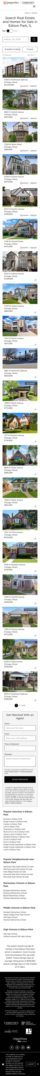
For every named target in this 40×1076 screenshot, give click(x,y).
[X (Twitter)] (17, 1049)
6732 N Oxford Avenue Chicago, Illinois (19, 252)
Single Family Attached (19, 847)
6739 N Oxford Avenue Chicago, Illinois (19, 155)
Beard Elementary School (14, 896)
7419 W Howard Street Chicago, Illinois (19, 220)
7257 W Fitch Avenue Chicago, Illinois (19, 511)
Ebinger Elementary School (14, 890)
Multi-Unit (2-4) (16, 832)
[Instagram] (23, 1049)
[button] (38, 1064)
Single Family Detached (19, 845)
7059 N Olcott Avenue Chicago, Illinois (19, 382)
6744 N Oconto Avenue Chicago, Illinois (19, 188)
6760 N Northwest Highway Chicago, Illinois (18, 59)
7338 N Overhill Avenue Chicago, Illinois (19, 576)
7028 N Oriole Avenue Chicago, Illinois (19, 479)
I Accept (30, 1064)
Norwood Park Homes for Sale (16, 877)
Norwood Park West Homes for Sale (18, 867)
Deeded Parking (16, 837)
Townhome (14, 829)
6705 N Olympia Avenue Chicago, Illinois (20, 543)
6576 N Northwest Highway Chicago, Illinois (18, 674)
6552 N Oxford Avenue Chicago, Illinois (19, 91)
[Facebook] (12, 1049)
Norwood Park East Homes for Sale (18, 874)
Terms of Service (27, 771)
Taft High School (10, 917)
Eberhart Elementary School (15, 893)
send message (20, 779)
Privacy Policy (13, 771)
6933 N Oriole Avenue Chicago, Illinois (19, 446)
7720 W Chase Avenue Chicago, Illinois (19, 285)
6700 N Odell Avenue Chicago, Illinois (18, 640)
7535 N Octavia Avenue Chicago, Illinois (19, 608)
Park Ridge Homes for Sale (14, 872)
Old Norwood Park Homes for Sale (17, 869)
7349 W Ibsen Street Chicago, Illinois (18, 123)
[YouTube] (28, 1049)
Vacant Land (15, 834)
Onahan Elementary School (14, 898)
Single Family (15, 822)
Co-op (12, 839)
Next (23, 705)
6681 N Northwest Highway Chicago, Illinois (18, 350)
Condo (12, 824)
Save (30, 49)
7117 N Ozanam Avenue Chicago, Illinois (19, 414)
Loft (11, 827)
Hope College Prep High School (16, 915)
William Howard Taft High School (17, 936)
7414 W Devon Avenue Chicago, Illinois (19, 317)
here (14, 796)
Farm (11, 842)
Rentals (12, 819)
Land (11, 850)
